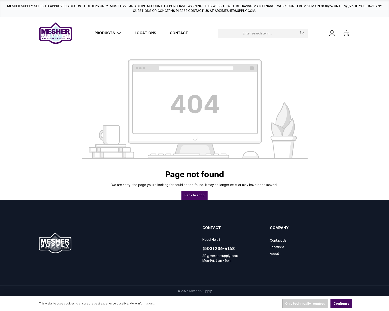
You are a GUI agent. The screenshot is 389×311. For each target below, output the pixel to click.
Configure (341, 303)
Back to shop (194, 195)
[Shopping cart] (345, 33)
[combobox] (257, 33)
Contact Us (278, 240)
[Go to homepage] (55, 33)
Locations (277, 247)
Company (279, 227)
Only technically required (305, 303)
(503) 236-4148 (218, 248)
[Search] (302, 33)
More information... (142, 303)
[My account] (332, 33)
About (274, 253)
